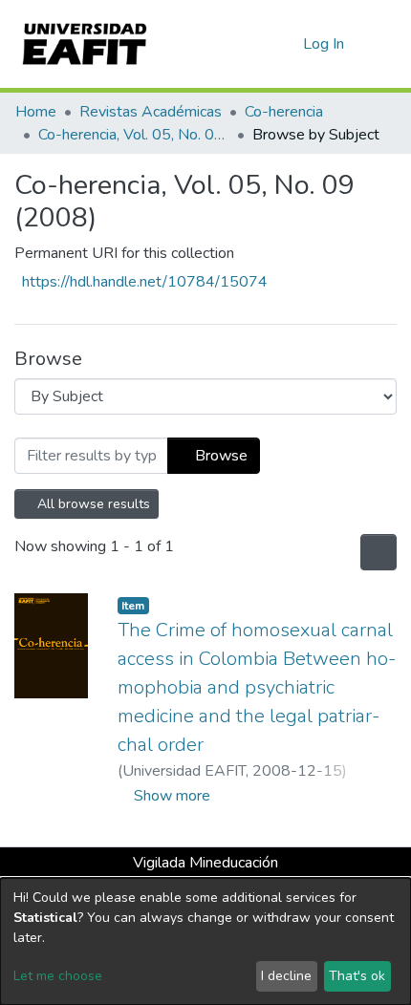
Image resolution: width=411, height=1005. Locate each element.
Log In (324, 43)
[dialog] (205, 941)
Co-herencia (284, 111)
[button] (285, 43)
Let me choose (57, 976)
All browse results (92, 504)
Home (35, 111)
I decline (286, 976)
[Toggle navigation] (384, 44)
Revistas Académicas (150, 111)
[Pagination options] (377, 552)
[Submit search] (258, 43)
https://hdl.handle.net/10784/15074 (145, 281)
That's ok (357, 976)
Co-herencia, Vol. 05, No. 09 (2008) (133, 134)
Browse (219, 455)
